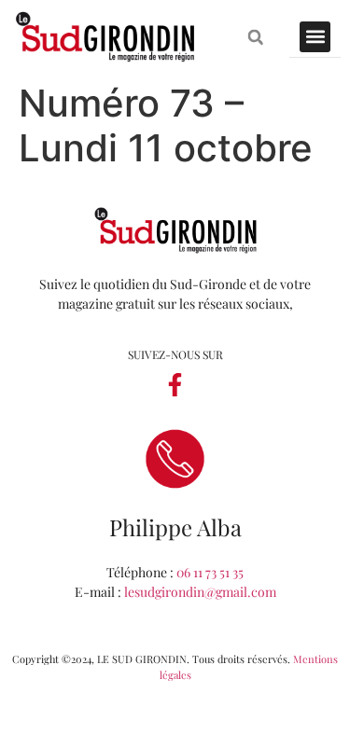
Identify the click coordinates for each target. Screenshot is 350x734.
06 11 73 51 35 (210, 572)
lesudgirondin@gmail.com (200, 592)
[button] (255, 36)
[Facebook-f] (175, 384)
